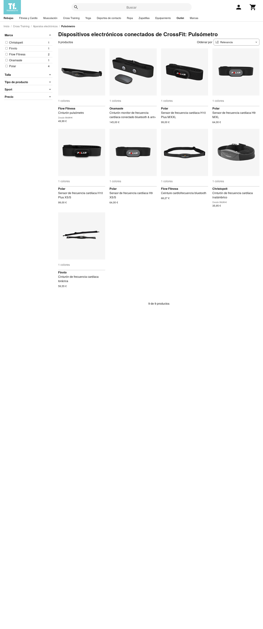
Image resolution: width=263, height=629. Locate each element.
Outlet (180, 18)
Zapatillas (144, 18)
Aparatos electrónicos (45, 26)
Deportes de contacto (109, 18)
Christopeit (219, 189)
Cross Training (71, 18)
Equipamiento (163, 18)
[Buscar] (76, 7)
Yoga (88, 18)
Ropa (130, 18)
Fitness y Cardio (28, 18)
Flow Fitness (66, 108)
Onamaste (116, 108)
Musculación (50, 18)
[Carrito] (253, 7)
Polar (164, 108)
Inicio (6, 26)
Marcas (194, 18)
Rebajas (8, 18)
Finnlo (62, 272)
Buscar (131, 7)
